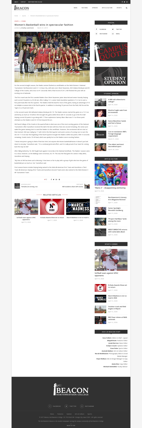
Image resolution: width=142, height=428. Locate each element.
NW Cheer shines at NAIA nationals (117, 318)
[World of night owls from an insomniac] (100, 113)
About (16, 2)
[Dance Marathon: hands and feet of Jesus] (100, 124)
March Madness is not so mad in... (78, 217)
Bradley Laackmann (27, 28)
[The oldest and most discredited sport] (100, 147)
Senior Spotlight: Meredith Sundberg (115, 209)
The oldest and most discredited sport (116, 145)
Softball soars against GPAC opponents (26, 218)
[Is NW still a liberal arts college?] (100, 102)
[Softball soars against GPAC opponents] (26, 207)
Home (16, 16)
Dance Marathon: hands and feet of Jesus (117, 122)
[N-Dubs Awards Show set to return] (52, 207)
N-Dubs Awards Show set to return (52, 217)
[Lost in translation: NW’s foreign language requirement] (100, 134)
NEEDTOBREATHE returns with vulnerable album (117, 230)
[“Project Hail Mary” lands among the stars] (100, 221)
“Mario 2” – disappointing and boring (110, 188)
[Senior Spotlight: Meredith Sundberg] (100, 211)
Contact (23, 2)
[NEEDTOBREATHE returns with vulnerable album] (100, 232)
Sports (119, 8)
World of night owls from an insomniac (117, 111)
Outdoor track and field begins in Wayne (117, 307)
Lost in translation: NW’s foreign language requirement (117, 134)
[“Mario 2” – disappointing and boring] (111, 175)
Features (85, 8)
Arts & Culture (107, 8)
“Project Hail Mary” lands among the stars (117, 220)
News (75, 8)
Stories (23, 21)
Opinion (95, 8)
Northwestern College (35, 2)
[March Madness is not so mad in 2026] (78, 207)
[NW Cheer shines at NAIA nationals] (100, 320)
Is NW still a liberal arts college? (116, 100)
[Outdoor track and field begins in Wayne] (100, 309)
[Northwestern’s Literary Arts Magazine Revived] (100, 200)
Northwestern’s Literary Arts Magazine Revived (117, 198)
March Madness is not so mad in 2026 (117, 297)
